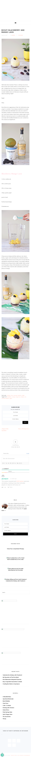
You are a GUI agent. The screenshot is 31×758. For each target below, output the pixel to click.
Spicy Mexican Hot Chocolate (15, 570)
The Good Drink (7, 716)
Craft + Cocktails (7, 705)
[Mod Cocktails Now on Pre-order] (15, 558)
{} (19, 463)
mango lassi (18, 396)
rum (25, 396)
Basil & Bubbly (6, 701)
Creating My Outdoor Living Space (11, 683)
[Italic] (5, 463)
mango (13, 396)
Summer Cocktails (17, 395)
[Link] (17, 463)
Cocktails (9, 395)
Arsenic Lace (15, 10)
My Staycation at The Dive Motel (11, 677)
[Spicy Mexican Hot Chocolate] (15, 568)
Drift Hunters (20, 481)
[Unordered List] (12, 463)
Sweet (23, 395)
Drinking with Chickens (8, 707)
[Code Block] (16, 463)
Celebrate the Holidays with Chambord (15, 580)
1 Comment (20, 35)
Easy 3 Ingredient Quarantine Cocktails (12, 681)
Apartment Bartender (8, 698)
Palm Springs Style (7, 712)
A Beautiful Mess (7, 696)
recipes (22, 396)
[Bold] (3, 463)
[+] (21, 463)
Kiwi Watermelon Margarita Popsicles (12, 679)
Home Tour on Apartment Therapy (15, 548)
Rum (12, 395)
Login (27, 453)
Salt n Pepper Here (7, 714)
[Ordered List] (10, 463)
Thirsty (4, 718)
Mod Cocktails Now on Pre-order (15, 559)
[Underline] (7, 463)
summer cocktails (5, 398)
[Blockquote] (14, 463)
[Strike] (8, 463)
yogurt (10, 398)
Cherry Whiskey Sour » (23, 428)
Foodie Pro (13, 755)
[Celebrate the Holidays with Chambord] (15, 579)
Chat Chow (5, 703)
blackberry (9, 396)
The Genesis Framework (23, 755)
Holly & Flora (6, 710)
